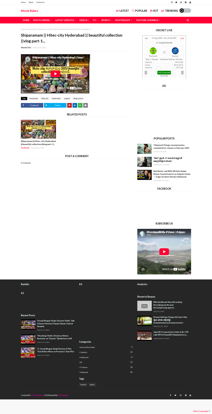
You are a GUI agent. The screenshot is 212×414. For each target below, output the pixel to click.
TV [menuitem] (94, 20)
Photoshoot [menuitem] (122, 20)
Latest (124, 10)
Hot (155, 10)
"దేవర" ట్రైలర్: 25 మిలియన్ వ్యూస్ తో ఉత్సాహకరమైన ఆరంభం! (167, 159)
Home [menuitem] (26, 20)
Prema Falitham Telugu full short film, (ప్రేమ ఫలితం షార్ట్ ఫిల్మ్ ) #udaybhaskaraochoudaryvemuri (170, 320)
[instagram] (181, 2)
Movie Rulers (29, 10)
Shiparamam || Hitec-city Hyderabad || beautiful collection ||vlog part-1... (38, 142)
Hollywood (106, 357)
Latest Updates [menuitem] (64, 20)
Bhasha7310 (26, 47)
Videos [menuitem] (83, 20)
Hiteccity (44, 98)
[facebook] (172, 2)
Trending (171, 10)
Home (23, 2)
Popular (141, 10)
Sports (92, 384)
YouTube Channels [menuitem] (147, 20)
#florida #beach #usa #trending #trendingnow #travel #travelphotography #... (167, 305)
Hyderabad (56, 98)
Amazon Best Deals (106, 347)
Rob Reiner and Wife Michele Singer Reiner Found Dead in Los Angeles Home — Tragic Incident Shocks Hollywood (171, 174)
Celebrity (106, 352)
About (31, 2)
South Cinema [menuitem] (41, 20)
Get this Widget (164, 76)
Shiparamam (78, 98)
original (67, 98)
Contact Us (40, 2)
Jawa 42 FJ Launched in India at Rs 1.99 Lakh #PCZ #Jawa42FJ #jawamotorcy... (170, 333)
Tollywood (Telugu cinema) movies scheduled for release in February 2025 (171, 146)
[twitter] (176, 2)
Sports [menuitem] (105, 20)
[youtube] (190, 2)
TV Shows (106, 367)
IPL (106, 362)
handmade (32, 29)
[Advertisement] (164, 111)
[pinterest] (185, 2)
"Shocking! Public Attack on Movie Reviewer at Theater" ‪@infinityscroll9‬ (54, 337)
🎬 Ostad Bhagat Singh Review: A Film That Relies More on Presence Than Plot (55, 350)
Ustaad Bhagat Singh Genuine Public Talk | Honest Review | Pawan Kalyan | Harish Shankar (55, 323)
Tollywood (106, 372)
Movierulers (63, 395)
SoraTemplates (37, 395)
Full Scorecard (164, 72)
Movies (83, 384)
